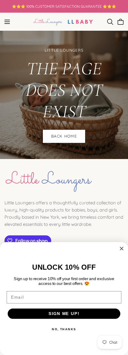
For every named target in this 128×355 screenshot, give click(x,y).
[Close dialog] (122, 248)
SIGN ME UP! (64, 313)
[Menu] (7, 22)
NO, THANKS (64, 329)
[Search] (110, 22)
